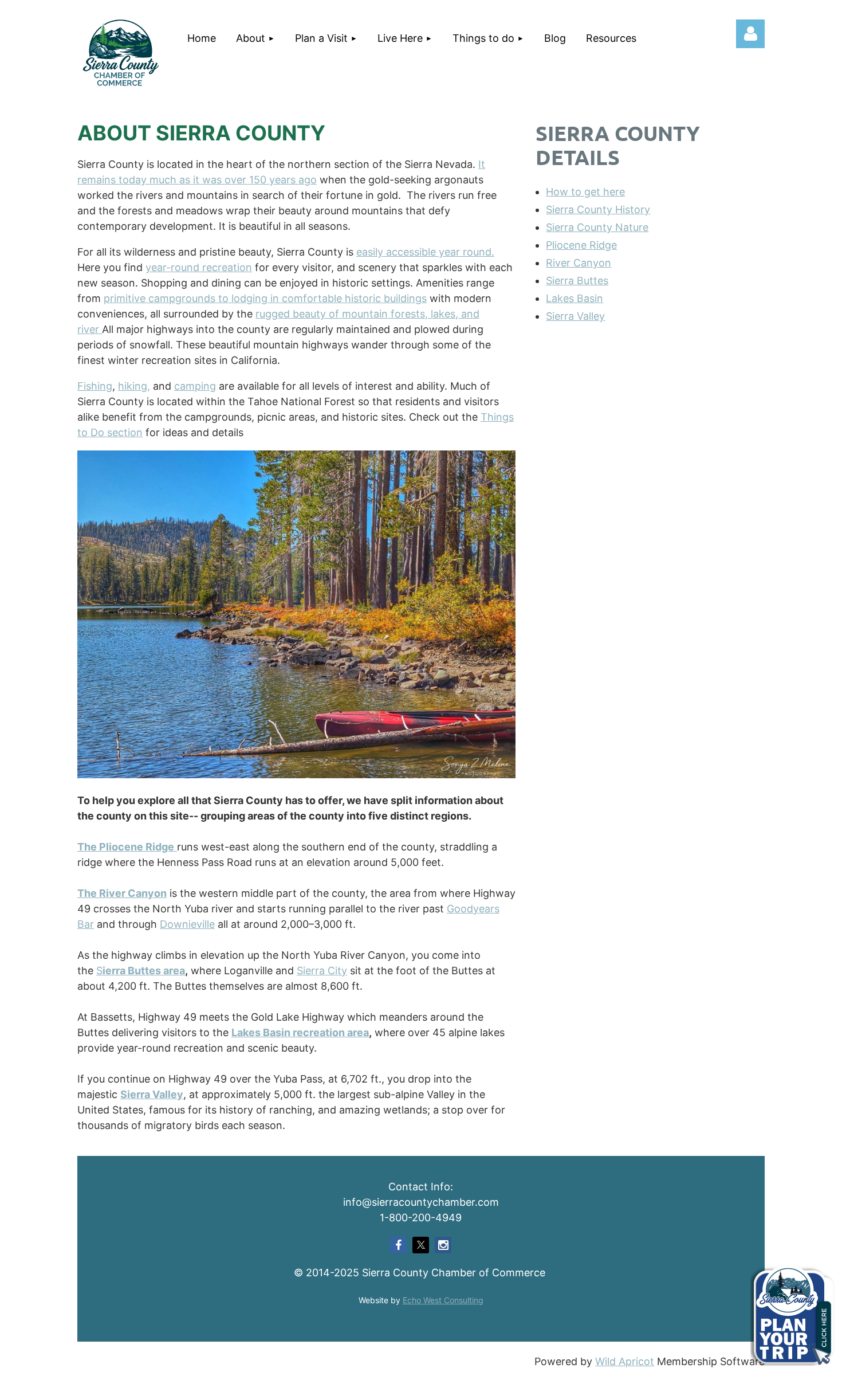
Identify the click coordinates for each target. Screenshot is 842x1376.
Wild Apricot (624, 1361)
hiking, (134, 386)
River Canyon (578, 263)
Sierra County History (598, 209)
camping (195, 386)
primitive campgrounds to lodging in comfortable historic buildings (265, 298)
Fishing (94, 386)
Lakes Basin (574, 298)
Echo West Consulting (443, 1300)
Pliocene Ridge (581, 245)
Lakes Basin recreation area (300, 1032)
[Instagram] (443, 1245)
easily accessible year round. (425, 252)
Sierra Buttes (577, 281)
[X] (420, 1245)
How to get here (585, 192)
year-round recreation (198, 267)
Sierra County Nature (597, 227)
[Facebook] (398, 1245)
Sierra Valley (575, 316)
